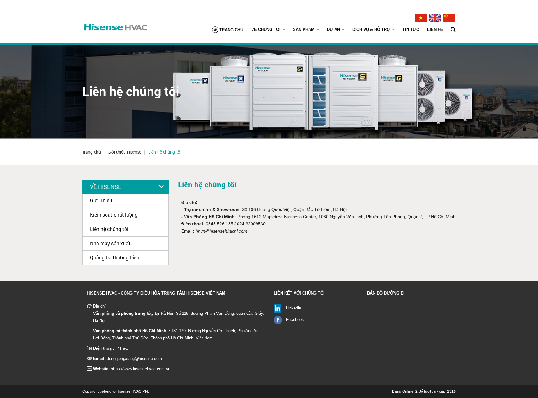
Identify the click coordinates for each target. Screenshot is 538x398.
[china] (449, 16)
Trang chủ (230, 29)
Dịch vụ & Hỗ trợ (371, 29)
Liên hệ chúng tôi (164, 152)
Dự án (334, 29)
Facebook (295, 319)
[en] (435, 16)
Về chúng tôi (266, 29)
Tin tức (411, 29)
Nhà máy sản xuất (110, 243)
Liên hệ (435, 29)
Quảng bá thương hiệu (114, 257)
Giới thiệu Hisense (124, 152)
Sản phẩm (304, 29)
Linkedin (293, 308)
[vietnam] (421, 16)
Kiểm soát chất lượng (114, 214)
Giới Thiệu (101, 200)
